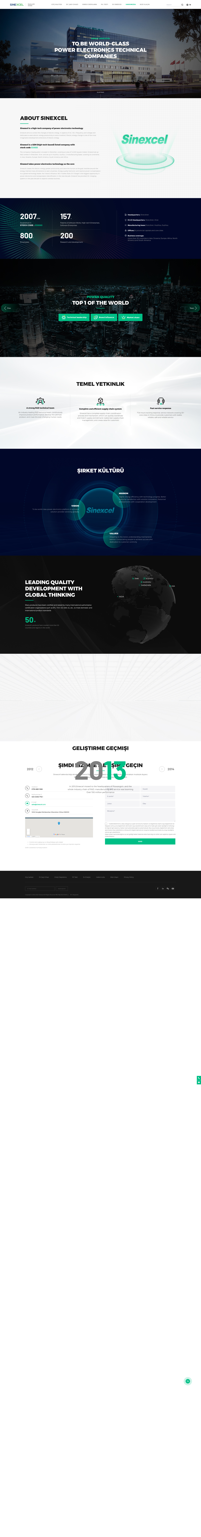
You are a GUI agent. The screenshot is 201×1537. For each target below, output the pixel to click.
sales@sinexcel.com (39, 804)
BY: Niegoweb (74, 895)
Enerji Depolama (89, 4)
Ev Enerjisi (117, 4)
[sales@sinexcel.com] (199, 1082)
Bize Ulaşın (144, 4)
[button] (93, 355)
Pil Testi (104, 4)
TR (190, 5)
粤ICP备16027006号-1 (62, 895)
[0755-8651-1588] (199, 1078)
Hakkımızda (131, 4)
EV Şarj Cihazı (72, 4)
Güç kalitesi (56, 4)
